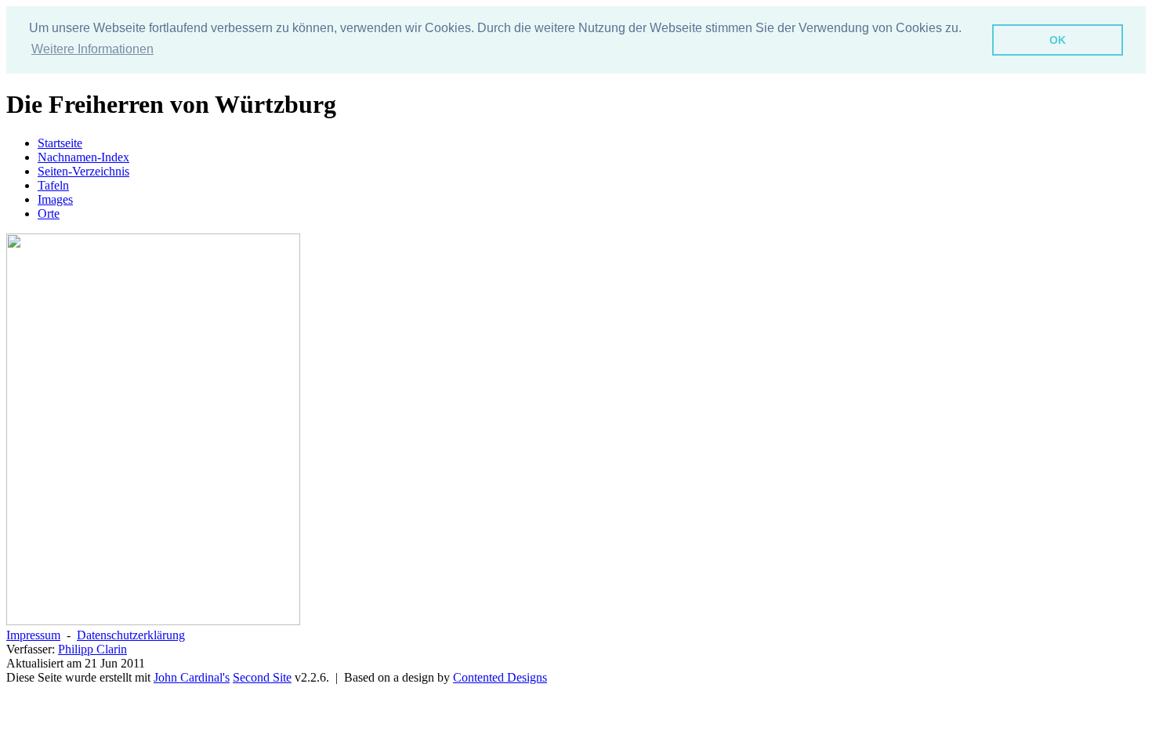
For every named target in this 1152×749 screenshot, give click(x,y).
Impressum (33, 635)
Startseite (60, 143)
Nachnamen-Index (83, 157)
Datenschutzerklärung (131, 635)
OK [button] (1057, 40)
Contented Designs (500, 677)
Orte (49, 213)
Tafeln (53, 185)
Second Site (262, 677)
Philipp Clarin (92, 649)
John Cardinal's (192, 677)
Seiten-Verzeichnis (83, 171)
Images (55, 199)
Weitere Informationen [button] (92, 49)
